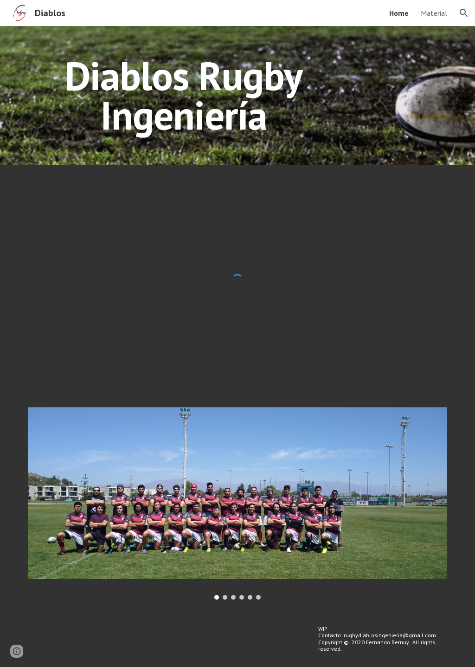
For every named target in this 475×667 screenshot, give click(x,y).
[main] (184, 95)
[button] (464, 13)
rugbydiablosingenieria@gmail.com (390, 635)
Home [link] (399, 13)
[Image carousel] (238, 503)
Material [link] (434, 13)
